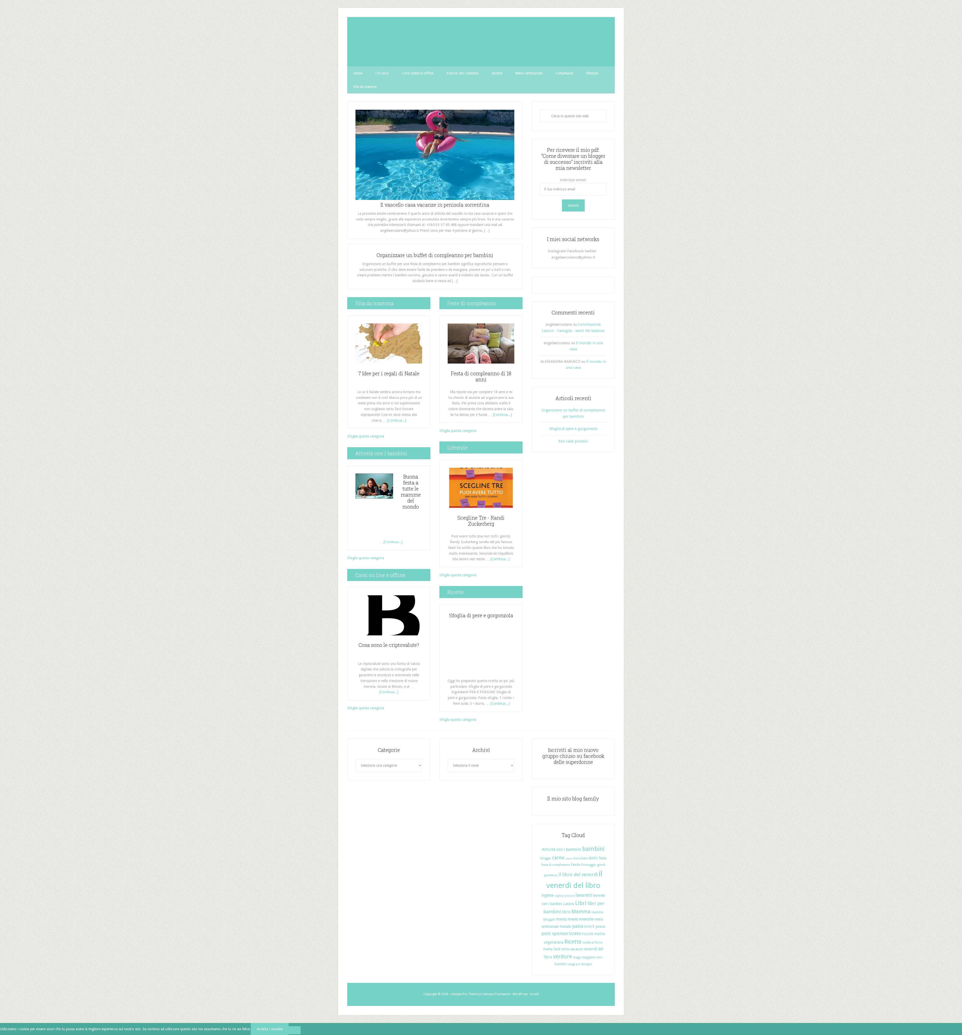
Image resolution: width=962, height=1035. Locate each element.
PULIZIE (587, 934)
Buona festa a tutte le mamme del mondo (411, 491)
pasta (577, 926)
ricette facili (551, 949)
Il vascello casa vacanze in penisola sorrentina (435, 204)
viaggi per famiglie (579, 964)
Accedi (534, 994)
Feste (575, 864)
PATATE (589, 927)
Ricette (572, 942)
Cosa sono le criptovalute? (388, 645)
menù (561, 919)
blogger (545, 858)
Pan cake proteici (573, 441)
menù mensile (581, 919)
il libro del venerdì (578, 874)
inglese (547, 895)
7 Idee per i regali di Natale (388, 373)
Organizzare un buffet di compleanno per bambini (435, 255)
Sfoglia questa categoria (365, 436)
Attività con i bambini (561, 849)
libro (566, 911)
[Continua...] (396, 420)
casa (568, 858)
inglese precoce (565, 895)
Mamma (580, 911)
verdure (562, 957)
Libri (580, 903)
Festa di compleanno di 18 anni (481, 376)
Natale (565, 926)
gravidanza (550, 875)
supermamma (481, 41)
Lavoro (568, 903)
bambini (593, 848)
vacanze (576, 949)
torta (565, 949)
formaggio (588, 865)
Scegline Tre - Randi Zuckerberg (481, 520)
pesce (600, 926)
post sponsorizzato (561, 933)
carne (558, 858)
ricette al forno (592, 942)
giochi (601, 865)
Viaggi (577, 957)
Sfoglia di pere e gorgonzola (481, 615)
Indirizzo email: (573, 180)
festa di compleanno (555, 865)
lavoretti (584, 895)
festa (602, 858)
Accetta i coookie (270, 1029)
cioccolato (580, 858)
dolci (593, 858)
